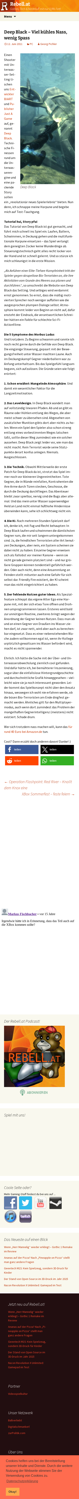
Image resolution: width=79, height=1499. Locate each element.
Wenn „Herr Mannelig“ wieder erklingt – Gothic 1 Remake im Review (26, 1316)
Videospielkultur (18, 1394)
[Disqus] (39, 852)
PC (31, 44)
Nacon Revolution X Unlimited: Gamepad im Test (32, 1285)
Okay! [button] (13, 1491)
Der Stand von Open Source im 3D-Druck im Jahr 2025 (36, 1279)
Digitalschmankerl (19, 1426)
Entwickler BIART (10, 94)
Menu (8, 16)
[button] (21, 749)
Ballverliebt (15, 1420)
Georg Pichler (48, 44)
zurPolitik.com (16, 1433)
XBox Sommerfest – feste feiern (48, 793)
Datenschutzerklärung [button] (22, 1481)
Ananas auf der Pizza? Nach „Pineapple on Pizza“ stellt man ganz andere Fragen (27, 1331)
